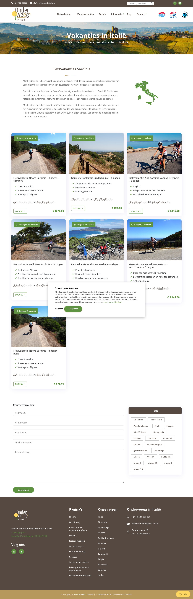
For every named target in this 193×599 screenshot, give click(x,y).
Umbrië (101, 548)
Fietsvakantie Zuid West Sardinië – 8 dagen (95, 264)
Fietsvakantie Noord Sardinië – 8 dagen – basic (36, 352)
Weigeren (59, 309)
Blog (129, 14)
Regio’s (102, 14)
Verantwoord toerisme (80, 575)
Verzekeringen (76, 546)
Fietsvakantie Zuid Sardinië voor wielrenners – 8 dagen (154, 179)
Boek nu (19, 211)
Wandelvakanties (85, 14)
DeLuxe (137, 444)
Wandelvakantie (141, 426)
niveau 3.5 (138, 469)
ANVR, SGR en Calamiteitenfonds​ (78, 529)
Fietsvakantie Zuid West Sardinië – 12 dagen (38, 264)
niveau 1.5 (165, 457)
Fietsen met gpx (77, 540)
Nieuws (72, 516)
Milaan (137, 457)
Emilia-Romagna (154, 444)
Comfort (137, 438)
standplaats (158, 432)
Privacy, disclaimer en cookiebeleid (79, 569)
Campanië (167, 438)
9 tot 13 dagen (140, 432)
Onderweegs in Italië (84, 594)
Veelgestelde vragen (79, 562)
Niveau (72, 535)
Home (68, 42)
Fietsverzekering (77, 551)
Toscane (102, 543)
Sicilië (101, 575)
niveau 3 (168, 463)
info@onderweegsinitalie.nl (44, 3)
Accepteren (73, 309)
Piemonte (102, 522)
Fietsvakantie (156, 419)
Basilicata (152, 438)
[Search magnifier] (152, 3)
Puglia (101, 559)
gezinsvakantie (140, 450)
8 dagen (170, 426)
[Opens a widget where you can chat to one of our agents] (183, 594)
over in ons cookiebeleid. (112, 302)
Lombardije (159, 450)
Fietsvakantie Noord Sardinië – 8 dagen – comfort (36, 179)
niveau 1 (150, 457)
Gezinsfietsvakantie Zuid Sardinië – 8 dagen (95, 177)
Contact (141, 14)
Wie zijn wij (74, 522)
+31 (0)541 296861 (21, 3)
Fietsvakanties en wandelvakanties (95, 42)
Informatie (116, 14)
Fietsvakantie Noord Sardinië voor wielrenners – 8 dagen (148, 266)
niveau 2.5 (152, 463)
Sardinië (102, 570)
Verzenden (23, 490)
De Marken (138, 419)
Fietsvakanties (64, 14)
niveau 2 (137, 463)
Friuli (157, 426)
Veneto (101, 532)
